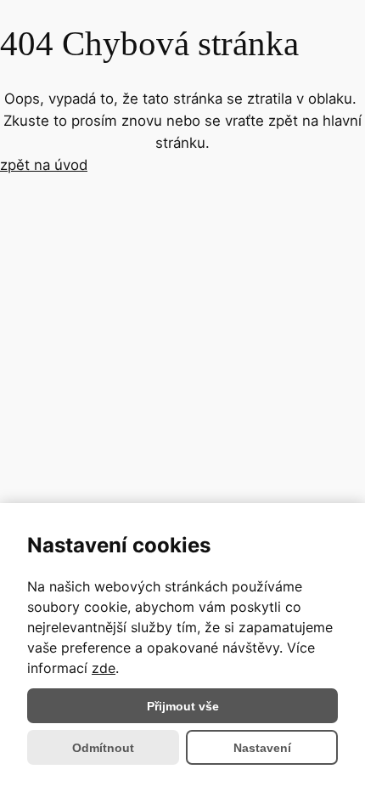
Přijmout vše (183, 706)
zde (103, 667)
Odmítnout (103, 748)
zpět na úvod (43, 164)
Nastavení (262, 748)
